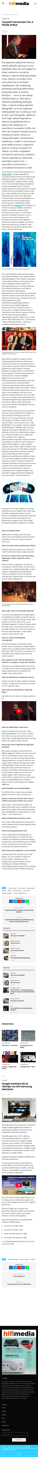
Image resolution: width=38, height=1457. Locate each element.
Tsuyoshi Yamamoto (7, 893)
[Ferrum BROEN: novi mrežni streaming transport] (6, 1008)
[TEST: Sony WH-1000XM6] (6, 936)
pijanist (10, 890)
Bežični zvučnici (15, 941)
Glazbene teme (13, 14)
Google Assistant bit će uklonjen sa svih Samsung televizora (19, 911)
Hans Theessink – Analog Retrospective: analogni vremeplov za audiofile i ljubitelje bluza (22, 991)
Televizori (13, 955)
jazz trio (4, 890)
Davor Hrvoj (5, 32)
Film (3, 1418)
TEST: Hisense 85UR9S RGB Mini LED (20, 958)
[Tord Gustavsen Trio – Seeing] (28, 1035)
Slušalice (13, 933)
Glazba (7, 14)
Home (3, 14)
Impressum (5, 1425)
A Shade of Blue (12, 888)
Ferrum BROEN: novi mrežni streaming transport (21, 1009)
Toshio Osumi (26, 890)
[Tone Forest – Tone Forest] (10, 1035)
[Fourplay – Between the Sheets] (10, 1057)
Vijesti (4, 1407)
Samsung (32, 1259)
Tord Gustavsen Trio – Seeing (26, 1046)
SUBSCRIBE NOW (19, 1440)
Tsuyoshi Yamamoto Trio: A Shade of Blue (19, 1284)
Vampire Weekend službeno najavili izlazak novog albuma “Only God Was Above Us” (19, 920)
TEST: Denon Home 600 (17, 950)
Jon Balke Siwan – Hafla (27, 1067)
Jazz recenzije (6, 1043)
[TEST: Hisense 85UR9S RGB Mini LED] (6, 958)
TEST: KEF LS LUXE (15, 943)
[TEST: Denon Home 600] (6, 950)
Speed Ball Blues (17, 890)
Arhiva (4, 1422)
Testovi (4, 1411)
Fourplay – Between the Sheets (9, 1068)
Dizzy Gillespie (21, 888)
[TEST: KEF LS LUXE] (6, 943)
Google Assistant (24, 1259)
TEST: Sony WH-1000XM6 (17, 936)
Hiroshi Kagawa (30, 888)
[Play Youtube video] (19, 711)
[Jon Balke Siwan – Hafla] (28, 1057)
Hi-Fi (11, 1006)
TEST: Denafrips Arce (19, 1276)
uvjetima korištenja (9, 1450)
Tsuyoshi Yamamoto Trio (20, 893)
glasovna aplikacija (13, 1259)
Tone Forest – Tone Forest (10, 1045)
